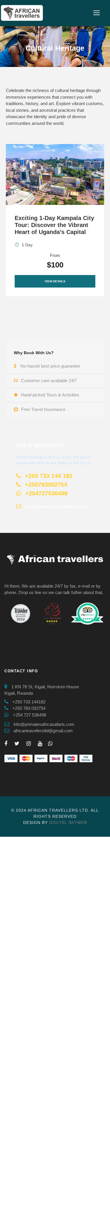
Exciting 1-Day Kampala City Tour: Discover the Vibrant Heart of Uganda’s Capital (54, 225)
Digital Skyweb (68, 822)
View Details (55, 281)
